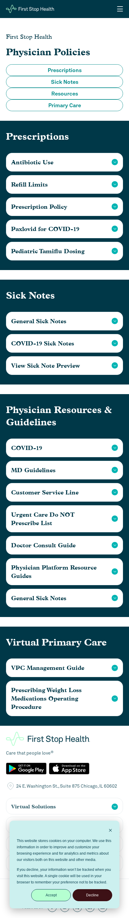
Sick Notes (64, 82)
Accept (51, 895)
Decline (92, 895)
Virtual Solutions (33, 806)
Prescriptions (65, 70)
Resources (64, 93)
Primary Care (64, 105)
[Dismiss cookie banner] (110, 831)
